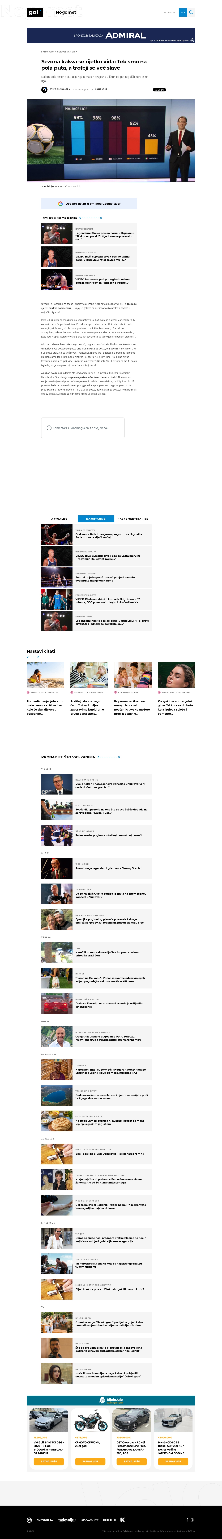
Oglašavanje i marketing (133, 1531)
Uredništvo (117, 1531)
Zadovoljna (67, 1521)
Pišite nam (106, 1531)
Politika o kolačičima (186, 1531)
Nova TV (29, 1521)
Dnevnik (45, 1521)
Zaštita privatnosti (168, 1531)
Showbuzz (90, 1521)
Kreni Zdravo (122, 1521)
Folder (109, 1521)
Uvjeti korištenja (152, 1531)
